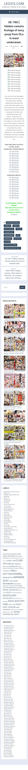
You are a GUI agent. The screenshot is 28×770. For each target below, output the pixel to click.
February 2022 (7, 680)
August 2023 (7, 651)
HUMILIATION (7, 577)
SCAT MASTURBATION (16, 592)
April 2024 (6, 638)
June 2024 (6, 635)
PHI (5, 523)
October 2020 (7, 705)
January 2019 (7, 739)
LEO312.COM (14, 4)
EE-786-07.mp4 (14, 165)
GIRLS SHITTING (9, 229)
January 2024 (7, 643)
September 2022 (8, 668)
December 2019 (8, 721)
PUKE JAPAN (7, 528)
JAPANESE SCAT (9, 232)
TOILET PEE (11, 604)
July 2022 (6, 672)
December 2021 (8, 683)
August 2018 (7, 747)
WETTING (16, 609)
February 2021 (7, 699)
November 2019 (8, 723)
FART (16, 566)
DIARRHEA (17, 564)
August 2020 (7, 708)
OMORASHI (5, 585)
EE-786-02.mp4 (14, 153)
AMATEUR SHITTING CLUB (11, 491)
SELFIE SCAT (16, 598)
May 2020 (6, 713)
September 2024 (8, 630)
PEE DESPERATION (20, 587)
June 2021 (6, 692)
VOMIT (12, 609)
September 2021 (8, 688)
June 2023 (6, 654)
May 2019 (6, 732)
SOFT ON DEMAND (8, 539)
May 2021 (6, 694)
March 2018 (7, 755)
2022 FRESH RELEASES (14, 558)
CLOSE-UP (7, 225)
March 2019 (7, 736)
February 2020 (7, 718)
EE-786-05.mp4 (14, 160)
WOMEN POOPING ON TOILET (12, 248)
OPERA (5, 518)
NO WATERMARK (9, 235)
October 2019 (7, 724)
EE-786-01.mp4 (14, 151)
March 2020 (7, 716)
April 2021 (6, 696)
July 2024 (6, 633)
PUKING (4, 592)
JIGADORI (12, 581)
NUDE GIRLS (17, 584)
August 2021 (7, 689)
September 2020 (8, 707)
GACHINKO (6, 507)
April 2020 (6, 715)
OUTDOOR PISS (12, 585)
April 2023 (6, 657)
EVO (13, 48)
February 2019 (7, 737)
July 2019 (6, 729)
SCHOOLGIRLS (8, 598)
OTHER (5, 520)
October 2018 (7, 744)
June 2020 (6, 712)
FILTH (5, 506)
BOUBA (6, 496)
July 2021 (6, 691)
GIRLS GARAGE (8, 509)
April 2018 (6, 753)
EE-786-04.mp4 (14, 158)
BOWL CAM (11, 561)
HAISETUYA (7, 510)
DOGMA (6, 499)
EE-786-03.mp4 (14, 156)
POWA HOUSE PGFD (9, 526)
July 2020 (6, 710)
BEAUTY (6, 493)
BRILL (5, 498)
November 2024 (8, 627)
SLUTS (5, 538)
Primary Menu (15, 12)
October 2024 (7, 629)
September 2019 (8, 726)
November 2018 (8, 742)
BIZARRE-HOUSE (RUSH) (10, 494)
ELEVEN (6, 501)
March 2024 (7, 640)
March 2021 (7, 697)
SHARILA (6, 533)
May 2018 (6, 752)
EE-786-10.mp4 (14, 171)
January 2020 (7, 720)
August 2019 (7, 728)
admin (6, 46)
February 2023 (7, 660)
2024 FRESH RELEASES (13, 222)
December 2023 (8, 644)
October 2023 (7, 648)
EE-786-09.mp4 (14, 169)
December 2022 (8, 664)
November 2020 (8, 704)
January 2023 (7, 662)
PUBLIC (20, 590)
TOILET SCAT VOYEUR (10, 245)
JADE (5, 512)
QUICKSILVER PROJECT (10, 530)
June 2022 (6, 673)
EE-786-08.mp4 (14, 167)
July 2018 (6, 748)
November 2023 (8, 646)
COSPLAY (16, 225)
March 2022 (7, 678)
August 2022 (7, 670)
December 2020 (8, 702)
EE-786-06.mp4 (14, 162)
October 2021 (7, 686)
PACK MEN (6, 522)
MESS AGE (6, 515)
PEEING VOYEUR (9, 590)
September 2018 (8, 745)
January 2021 (7, 700)
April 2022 (6, 676)
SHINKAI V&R (7, 534)
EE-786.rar (14, 214)
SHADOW (6, 531)
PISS (16, 590)
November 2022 (8, 665)
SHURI (5, 536)
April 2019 (6, 734)
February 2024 (7, 641)
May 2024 (6, 637)
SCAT (18, 235)
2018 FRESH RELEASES (10, 554)
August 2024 (7, 632)
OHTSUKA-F (7, 517)
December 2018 (8, 740)
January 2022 (7, 681)
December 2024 (8, 625)
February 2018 (7, 756)
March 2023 (7, 659)
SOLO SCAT (18, 238)
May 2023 (6, 656)
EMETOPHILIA (6, 566)
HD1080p (19, 229)
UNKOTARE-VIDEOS (9, 542)
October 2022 (7, 667)
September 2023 (8, 649)
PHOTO (6, 525)
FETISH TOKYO (8, 504)
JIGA (5, 514)
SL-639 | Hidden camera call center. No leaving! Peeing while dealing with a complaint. (14, 442)
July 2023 (6, 652)
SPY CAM (7, 241)
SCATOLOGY (8, 238)
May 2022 (6, 675)
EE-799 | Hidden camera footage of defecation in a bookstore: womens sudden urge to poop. (13, 408)
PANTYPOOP (10, 588)
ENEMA (12, 566)
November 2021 (8, 684)
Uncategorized (7, 541)
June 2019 (6, 731)
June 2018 (6, 750)
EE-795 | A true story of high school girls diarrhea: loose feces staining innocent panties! (14, 353)
